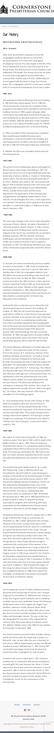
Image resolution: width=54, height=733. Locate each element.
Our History (13, 26)
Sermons (27, 705)
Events (37, 705)
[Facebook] (25, 710)
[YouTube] (29, 710)
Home (4, 26)
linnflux (31, 727)
